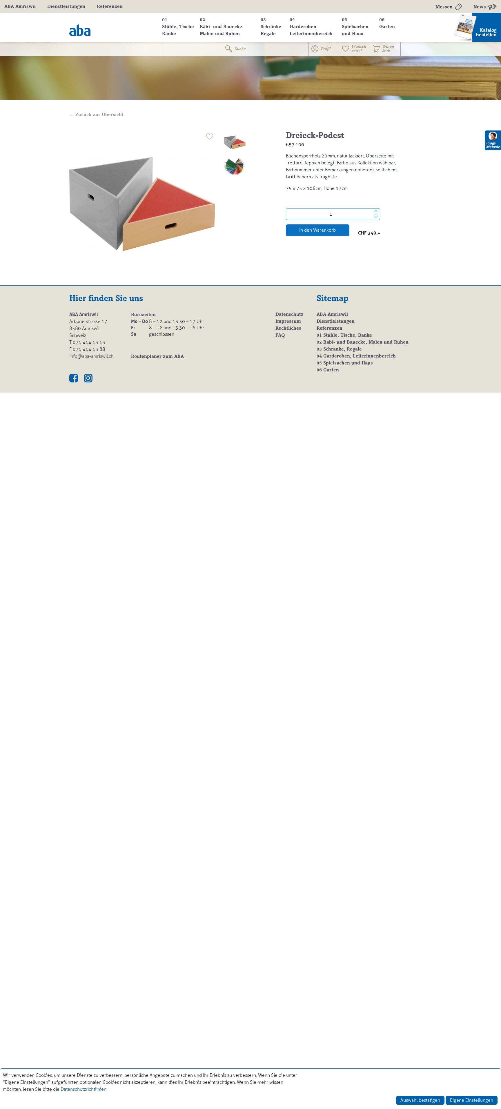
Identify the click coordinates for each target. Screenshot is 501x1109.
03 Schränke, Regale (339, 349)
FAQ (280, 335)
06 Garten (387, 23)
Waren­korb (388, 49)
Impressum (288, 321)
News (479, 7)
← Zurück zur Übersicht (96, 114)
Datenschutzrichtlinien (83, 1089)
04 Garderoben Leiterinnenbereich (311, 27)
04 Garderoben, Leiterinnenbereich (356, 356)
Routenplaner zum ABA (157, 356)
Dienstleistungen (66, 6)
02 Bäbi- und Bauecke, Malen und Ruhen (363, 342)
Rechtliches (288, 328)
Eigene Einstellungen (471, 1100)
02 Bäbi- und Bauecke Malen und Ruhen (221, 27)
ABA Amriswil (20, 6)
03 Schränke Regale (271, 27)
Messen (444, 7)
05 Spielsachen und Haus (355, 27)
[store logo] (111, 27)
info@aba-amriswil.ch (91, 356)
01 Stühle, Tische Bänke (178, 27)
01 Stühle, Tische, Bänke (344, 335)
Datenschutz (289, 314)
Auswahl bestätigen (420, 1100)
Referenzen (110, 6)
